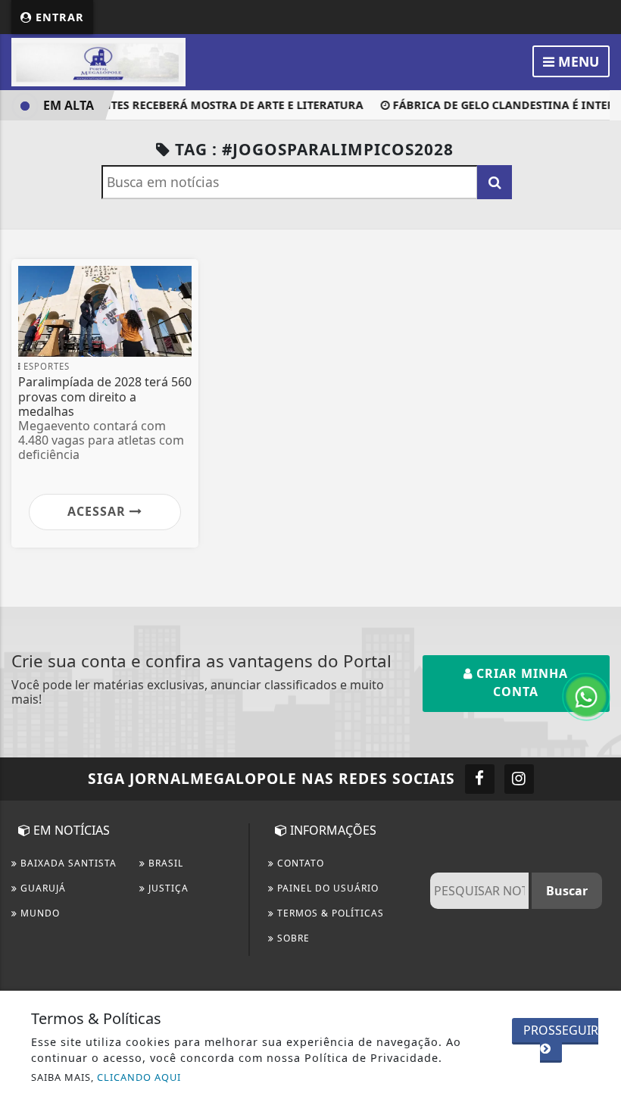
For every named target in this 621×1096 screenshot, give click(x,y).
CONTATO (299, 863)
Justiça (167, 888)
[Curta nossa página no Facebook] (480, 779)
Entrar (58, 17)
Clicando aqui (139, 1077)
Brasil (164, 863)
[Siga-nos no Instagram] (519, 779)
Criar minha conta (520, 682)
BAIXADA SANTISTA (67, 863)
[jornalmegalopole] (98, 60)
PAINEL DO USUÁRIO (326, 888)
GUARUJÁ (41, 888)
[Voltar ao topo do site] (598, 603)
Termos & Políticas (329, 913)
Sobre (292, 938)
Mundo (38, 913)
